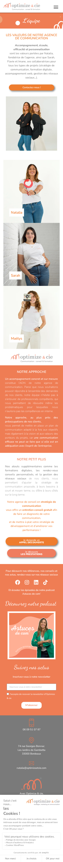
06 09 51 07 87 (31, 729)
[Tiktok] (45, 582)
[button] (56, 7)
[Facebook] (17, 582)
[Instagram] (26, 582)
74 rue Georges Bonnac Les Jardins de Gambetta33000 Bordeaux (31, 749)
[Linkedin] (36, 582)
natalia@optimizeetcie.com (31, 768)
